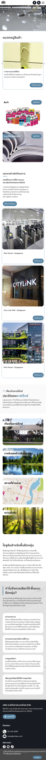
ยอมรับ (37, 757)
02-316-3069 (12, 731)
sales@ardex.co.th (14, 736)
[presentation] (5, 59)
